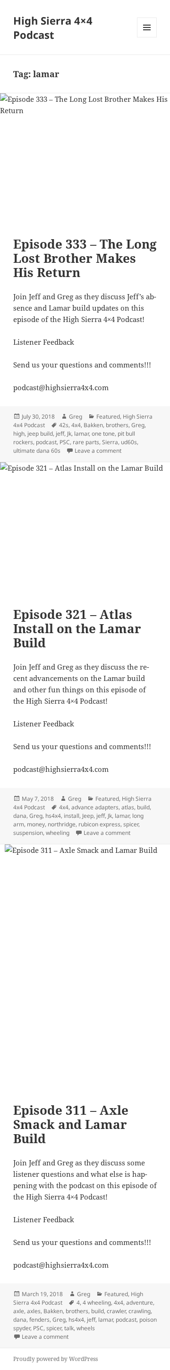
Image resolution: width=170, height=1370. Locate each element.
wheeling (57, 833)
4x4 (76, 425)
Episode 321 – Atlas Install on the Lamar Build (77, 628)
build (143, 807)
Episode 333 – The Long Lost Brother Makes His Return (85, 258)
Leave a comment (98, 451)
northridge (62, 824)
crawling (139, 1311)
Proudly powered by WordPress (55, 1359)
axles (34, 1311)
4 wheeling (97, 1302)
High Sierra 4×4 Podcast (53, 27)
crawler (116, 1311)
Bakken (93, 425)
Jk (69, 434)
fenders (39, 1320)
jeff (60, 434)
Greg (75, 416)
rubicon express (99, 824)
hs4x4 (53, 816)
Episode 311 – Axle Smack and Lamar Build (70, 1124)
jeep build (40, 434)
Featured (108, 416)
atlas (127, 807)
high (19, 434)
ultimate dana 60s (36, 451)
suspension (28, 833)
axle (18, 1311)
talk (69, 1328)
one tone (103, 434)
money (36, 824)
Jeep (88, 816)
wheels (85, 1328)
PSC (65, 442)
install (71, 816)
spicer (130, 824)
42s (63, 425)
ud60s (129, 442)
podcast (46, 442)
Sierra (110, 442)
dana (19, 816)
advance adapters (95, 807)
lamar (81, 434)
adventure (139, 1302)
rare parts (86, 442)
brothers (117, 425)
